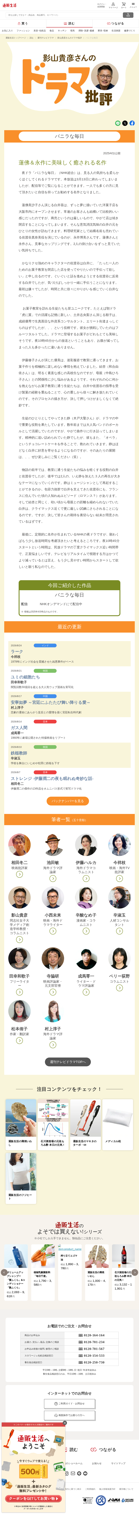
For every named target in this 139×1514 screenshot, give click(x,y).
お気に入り (7, 30)
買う (25, 23)
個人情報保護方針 (107, 1489)
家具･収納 (103, 30)
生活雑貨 (116, 30)
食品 (51, 30)
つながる (117, 23)
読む (71, 23)
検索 (128, 16)
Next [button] (134, 1272)
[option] (16, 1272)
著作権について (126, 1489)
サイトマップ (118, 1463)
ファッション (23, 30)
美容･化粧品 (40, 30)
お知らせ (97, 1463)
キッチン (62, 30)
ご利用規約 (90, 1489)
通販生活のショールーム (69, 1463)
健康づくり (129, 30)
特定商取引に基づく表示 (70, 1489)
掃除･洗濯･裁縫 (86, 30)
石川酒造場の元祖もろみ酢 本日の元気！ (96, 1276)
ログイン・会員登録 (102, 5)
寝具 (72, 30)
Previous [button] (4, 1272)
